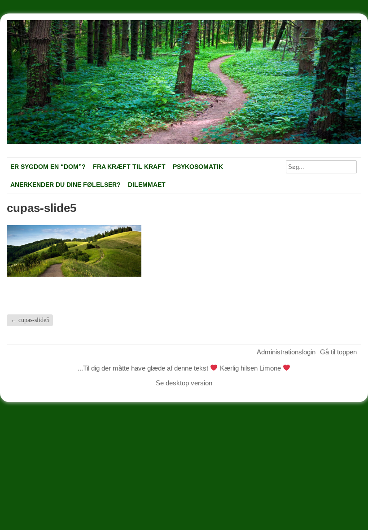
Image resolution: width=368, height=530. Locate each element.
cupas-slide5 (29, 320)
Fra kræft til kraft (129, 166)
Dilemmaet (147, 184)
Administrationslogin (286, 352)
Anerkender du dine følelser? (65, 184)
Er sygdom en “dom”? (48, 166)
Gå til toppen (338, 352)
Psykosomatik (198, 166)
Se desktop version (184, 383)
